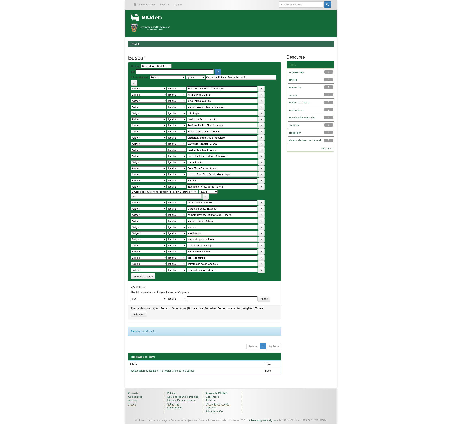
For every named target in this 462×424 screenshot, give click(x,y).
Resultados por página (145, 308)
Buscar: (136, 66)
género (293, 94)
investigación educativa (302, 117)
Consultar (133, 393)
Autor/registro (245, 308)
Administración (214, 411)
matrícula (294, 125)
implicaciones (296, 110)
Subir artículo (174, 407)
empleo (293, 79)
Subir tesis (173, 404)
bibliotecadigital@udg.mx (262, 420)
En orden (210, 308)
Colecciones (135, 396)
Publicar (171, 393)
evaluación (295, 87)
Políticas (210, 400)
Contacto (211, 407)
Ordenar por (179, 308)
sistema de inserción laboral (305, 140)
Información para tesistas (181, 400)
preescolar (295, 132)
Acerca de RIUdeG (216, 393)
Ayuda (178, 4)
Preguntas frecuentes (218, 404)
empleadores (296, 72)
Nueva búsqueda (143, 276)
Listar (163, 4)
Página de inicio (145, 4)
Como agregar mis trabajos (182, 396)
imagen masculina (299, 102)
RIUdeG (135, 44)
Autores (132, 400)
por (133, 71)
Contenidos (212, 396)
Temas (132, 404)
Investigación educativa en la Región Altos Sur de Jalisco (162, 370)
